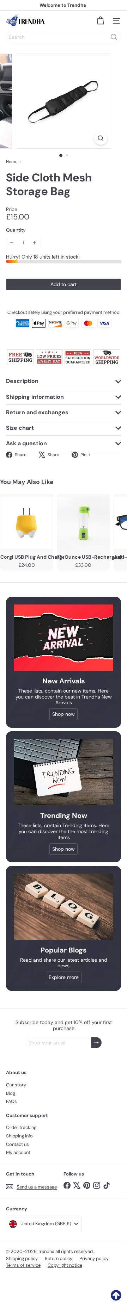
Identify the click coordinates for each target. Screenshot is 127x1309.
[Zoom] (100, 138)
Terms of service (23, 1265)
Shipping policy (22, 1258)
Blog (10, 1093)
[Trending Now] (63, 772)
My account (18, 1152)
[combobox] (63, 37)
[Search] (114, 37)
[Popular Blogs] (63, 906)
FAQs (11, 1101)
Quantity (16, 230)
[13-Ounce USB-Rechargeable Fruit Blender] (83, 523)
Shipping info (19, 1136)
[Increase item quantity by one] (35, 242)
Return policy (58, 1258)
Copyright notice (65, 1265)
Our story (16, 1085)
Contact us (17, 1144)
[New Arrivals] (63, 637)
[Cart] (100, 21)
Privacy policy (94, 1258)
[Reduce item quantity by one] (12, 242)
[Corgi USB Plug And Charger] (26, 523)
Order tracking (21, 1127)
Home (12, 161)
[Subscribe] (96, 1043)
